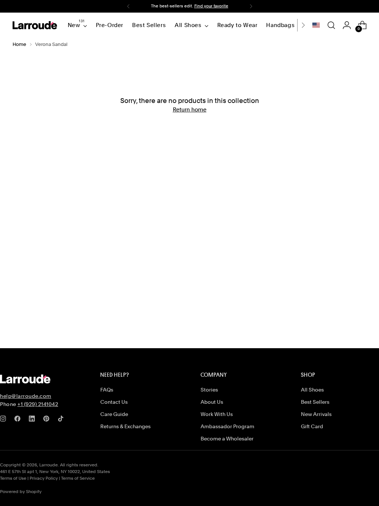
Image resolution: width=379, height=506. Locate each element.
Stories (209, 390)
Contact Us (114, 402)
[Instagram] (4, 420)
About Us (212, 402)
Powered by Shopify (20, 491)
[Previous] (128, 6)
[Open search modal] (331, 25)
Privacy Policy (44, 478)
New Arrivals (316, 414)
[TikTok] (62, 420)
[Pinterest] (47, 420)
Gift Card (312, 426)
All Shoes (312, 390)
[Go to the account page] (346, 25)
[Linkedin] (33, 420)
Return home (190, 109)
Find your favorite (211, 6)
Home (19, 44)
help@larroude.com (25, 396)
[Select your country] (316, 25)
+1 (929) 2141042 (37, 404)
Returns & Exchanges (125, 426)
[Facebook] (18, 420)
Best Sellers (315, 402)
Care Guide (114, 414)
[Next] (251, 6)
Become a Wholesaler (227, 439)
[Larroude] (35, 25)
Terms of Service (78, 478)
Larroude (48, 464)
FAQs (106, 390)
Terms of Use (13, 478)
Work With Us (217, 414)
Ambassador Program (227, 426)
